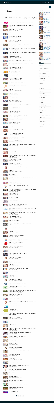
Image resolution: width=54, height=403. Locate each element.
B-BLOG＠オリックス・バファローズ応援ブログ (45, 119)
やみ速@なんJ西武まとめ (43, 121)
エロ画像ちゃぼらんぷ (25, 18)
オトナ (15, 17)
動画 (20, 17)
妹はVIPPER (41, 102)
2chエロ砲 (41, 86)
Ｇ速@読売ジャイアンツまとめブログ (44, 68)
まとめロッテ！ (42, 100)
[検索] (50, 0)
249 (23, 395)
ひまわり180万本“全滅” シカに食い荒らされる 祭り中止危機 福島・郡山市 (47, 18)
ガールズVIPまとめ (47, 19)
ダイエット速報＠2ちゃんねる (43, 81)
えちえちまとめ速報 (42, 97)
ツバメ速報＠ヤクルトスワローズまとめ (45, 115)
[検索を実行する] (50, 7)
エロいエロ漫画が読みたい (43, 73)
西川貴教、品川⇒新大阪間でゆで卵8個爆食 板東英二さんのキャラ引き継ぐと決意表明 (46, 58)
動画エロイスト (34, 18)
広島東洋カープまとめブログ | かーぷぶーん (45, 95)
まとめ (6, 18)
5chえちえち (41, 83)
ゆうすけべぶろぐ (42, 91)
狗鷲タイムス (41, 65)
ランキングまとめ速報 (42, 117)
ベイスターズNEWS (42, 93)
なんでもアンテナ (7, 2)
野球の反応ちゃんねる (42, 88)
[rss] (49, 0)
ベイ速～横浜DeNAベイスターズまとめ (44, 110)
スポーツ (29, 17)
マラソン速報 (41, 126)
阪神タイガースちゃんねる (43, 105)
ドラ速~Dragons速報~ (42, 78)
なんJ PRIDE (41, 75)
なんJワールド (41, 70)
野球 (10, 17)
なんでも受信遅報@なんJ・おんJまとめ (45, 124)
